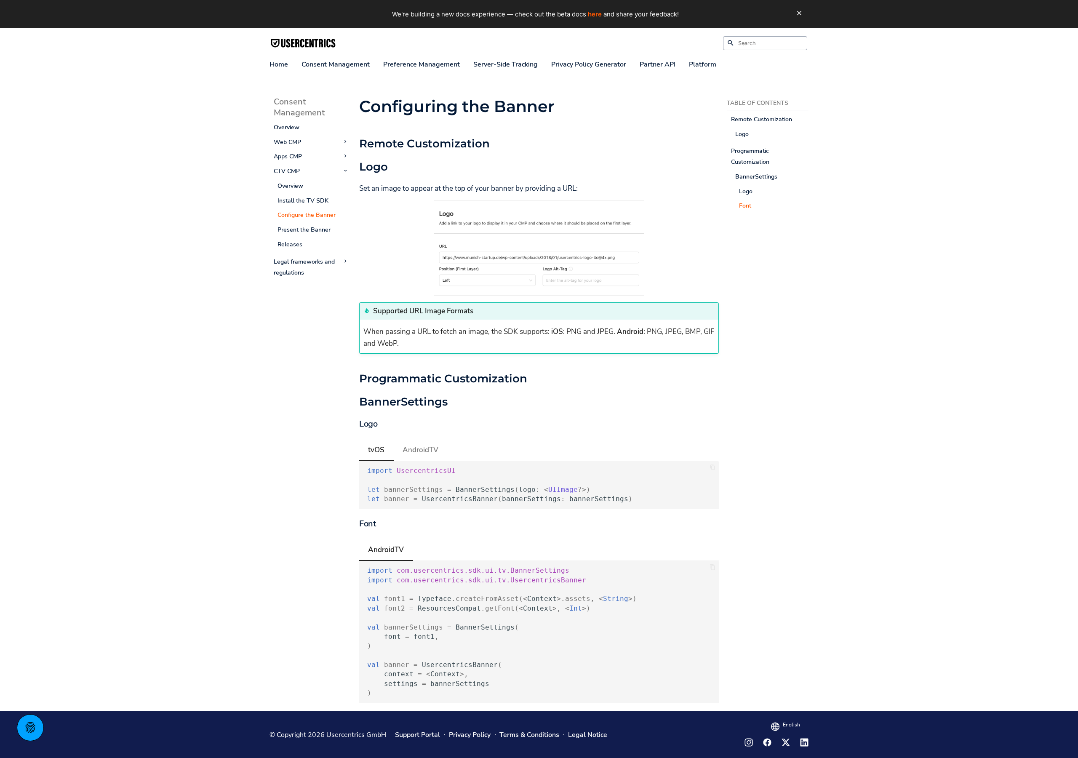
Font (745, 206)
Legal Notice (587, 734)
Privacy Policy (470, 734)
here (595, 14)
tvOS (376, 450)
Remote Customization (761, 119)
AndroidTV (420, 450)
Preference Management (421, 64)
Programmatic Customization (750, 156)
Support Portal (417, 734)
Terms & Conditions (529, 734)
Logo (742, 134)
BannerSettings (756, 177)
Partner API (657, 64)
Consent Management (336, 64)
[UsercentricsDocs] (303, 43)
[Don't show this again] (799, 13)
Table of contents (757, 103)
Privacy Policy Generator (588, 64)
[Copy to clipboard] (712, 467)
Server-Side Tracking (505, 64)
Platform (702, 64)
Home (279, 64)
